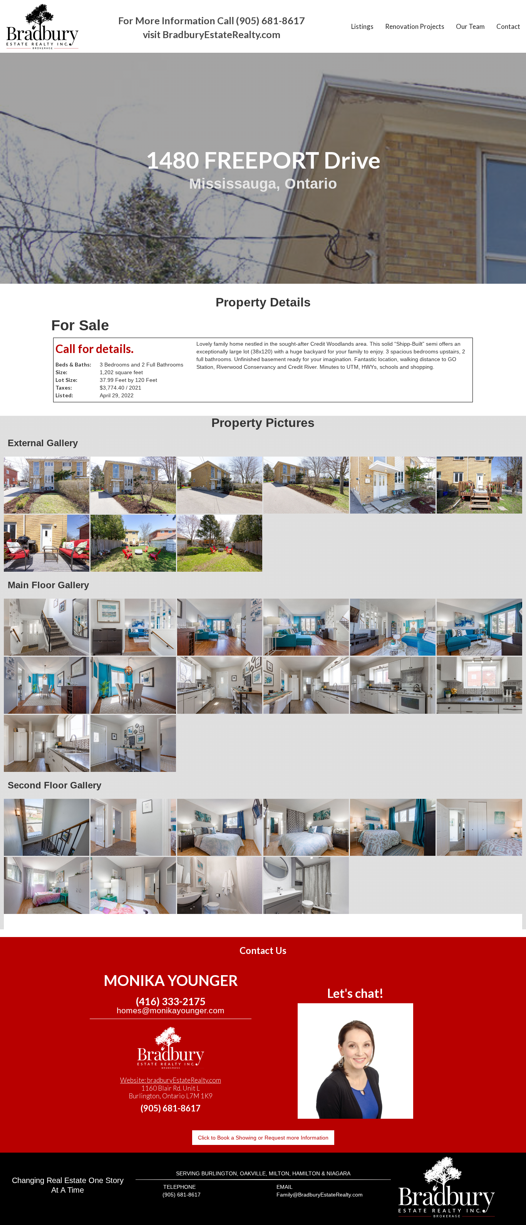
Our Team (470, 26)
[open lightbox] (46, 485)
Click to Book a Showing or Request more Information (263, 1138)
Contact (508, 26)
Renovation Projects (414, 26)
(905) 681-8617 (171, 1108)
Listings (362, 26)
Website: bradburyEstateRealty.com (170, 1080)
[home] (42, 26)
